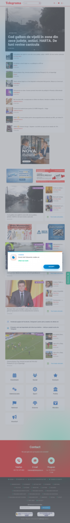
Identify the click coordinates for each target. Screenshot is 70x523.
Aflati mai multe (23, 261)
